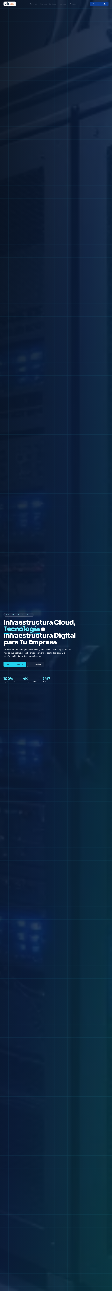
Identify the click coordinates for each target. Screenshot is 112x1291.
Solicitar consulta (99, 4)
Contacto (73, 4)
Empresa (63, 4)
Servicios (33, 4)
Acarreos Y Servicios (48, 4)
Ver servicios (36, 664)
